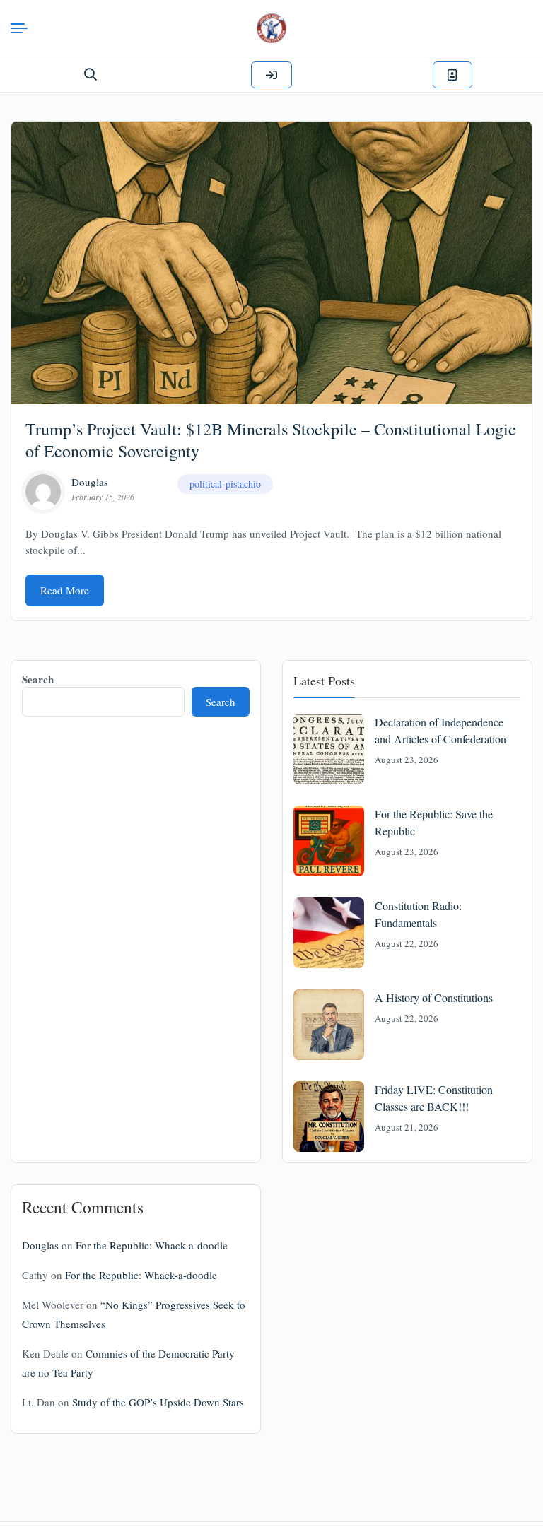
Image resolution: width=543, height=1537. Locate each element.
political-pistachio (225, 483)
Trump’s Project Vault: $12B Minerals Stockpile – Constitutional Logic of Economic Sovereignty (270, 440)
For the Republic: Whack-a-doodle (152, 1245)
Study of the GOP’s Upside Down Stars (158, 1402)
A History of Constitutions (434, 997)
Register (452, 74)
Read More (64, 590)
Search (38, 679)
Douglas (89, 482)
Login (271, 74)
